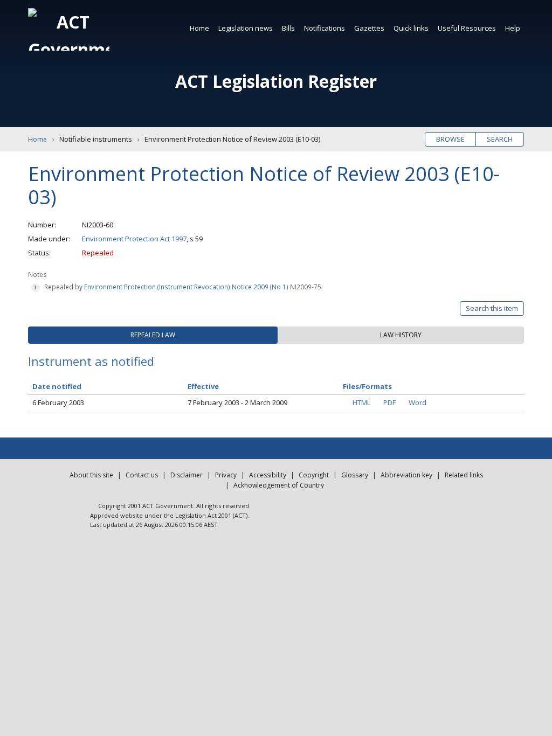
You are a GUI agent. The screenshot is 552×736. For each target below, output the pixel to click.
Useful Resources (467, 28)
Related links (464, 475)
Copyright (314, 475)
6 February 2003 (58, 402)
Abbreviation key (406, 475)
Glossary (354, 475)
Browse (450, 139)
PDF (389, 402)
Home (199, 28)
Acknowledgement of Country (278, 485)
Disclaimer (186, 475)
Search (500, 139)
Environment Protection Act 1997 (134, 239)
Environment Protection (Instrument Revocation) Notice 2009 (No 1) (186, 286)
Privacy (226, 475)
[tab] (153, 335)
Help (512, 28)
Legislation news (245, 28)
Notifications (324, 28)
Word (417, 402)
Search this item (492, 308)
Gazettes (369, 28)
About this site (91, 475)
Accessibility (267, 475)
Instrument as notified (91, 361)
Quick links (411, 28)
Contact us (142, 475)
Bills (288, 28)
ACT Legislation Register (276, 81)
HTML (361, 402)
